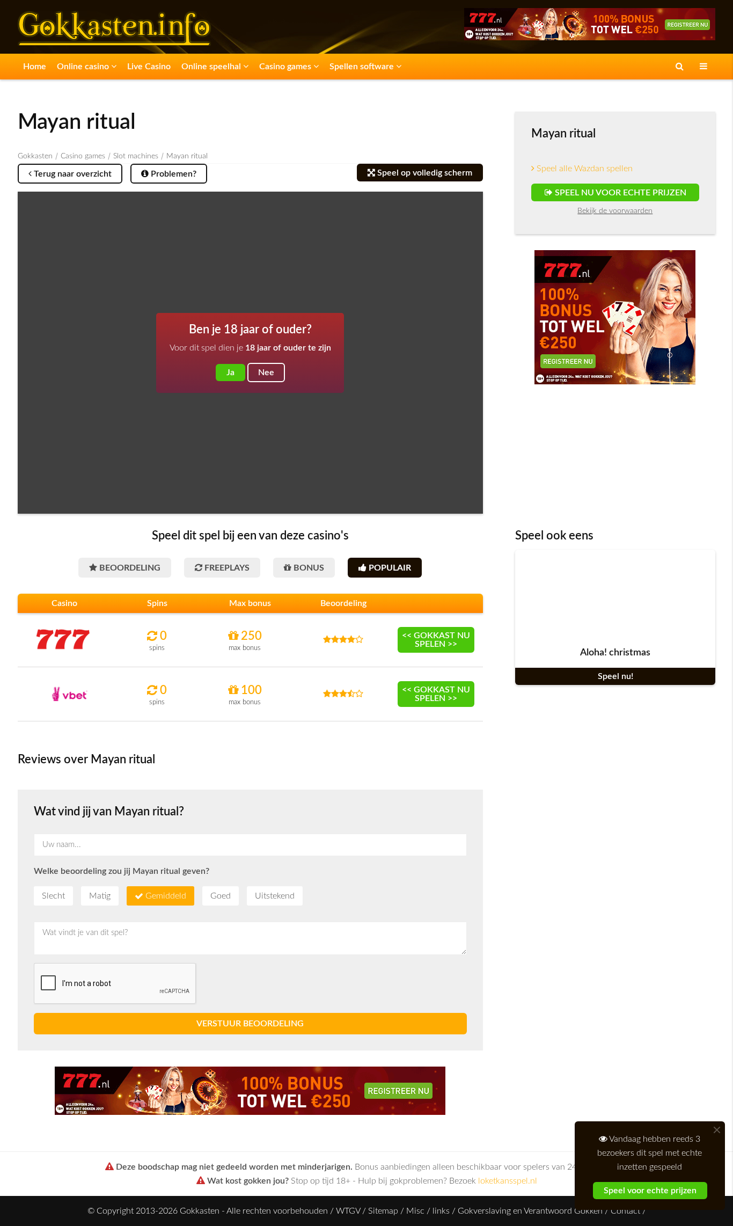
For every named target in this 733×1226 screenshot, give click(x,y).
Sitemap (383, 1211)
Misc (415, 1211)
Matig (100, 896)
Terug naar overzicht (72, 174)
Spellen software (362, 66)
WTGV (348, 1211)
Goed (220, 896)
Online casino (84, 66)
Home (34, 66)
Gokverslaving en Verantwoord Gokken (530, 1211)
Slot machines (135, 156)
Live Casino (149, 66)
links (441, 1211)
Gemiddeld (165, 896)
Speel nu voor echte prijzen (619, 192)
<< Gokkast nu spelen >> (436, 639)
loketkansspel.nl (507, 1181)
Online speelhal (212, 66)
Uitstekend (275, 896)
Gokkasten (35, 156)
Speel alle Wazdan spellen (583, 168)
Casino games (286, 66)
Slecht (53, 896)
